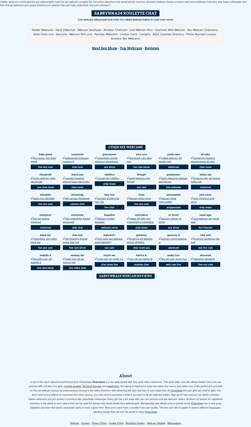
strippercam (173, 207)
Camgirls (145, 34)
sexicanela (77, 214)
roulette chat (141, 264)
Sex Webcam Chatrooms (202, 30)
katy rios (109, 194)
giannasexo (109, 154)
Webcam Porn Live (80, 34)
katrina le (141, 255)
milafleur (109, 174)
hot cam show (141, 167)
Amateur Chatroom (116, 30)
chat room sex (141, 247)
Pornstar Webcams (106, 34)
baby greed (45, 154)
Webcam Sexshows (89, 30)
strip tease (109, 183)
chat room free (109, 264)
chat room (205, 167)
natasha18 (77, 154)
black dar (45, 235)
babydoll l (109, 235)
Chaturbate (176, 390)
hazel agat (206, 214)
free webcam (173, 187)
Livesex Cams (128, 34)
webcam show (109, 227)
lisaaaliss (109, 214)
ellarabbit (45, 194)
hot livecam (205, 227)
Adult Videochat (65, 30)
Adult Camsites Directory (168, 34)
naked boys (113, 386)
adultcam (173, 167)
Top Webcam (131, 48)
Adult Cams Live (43, 34)
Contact (85, 423)
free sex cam (45, 167)
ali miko (205, 154)
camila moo (173, 154)
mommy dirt (77, 255)
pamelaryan (173, 174)
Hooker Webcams (42, 30)
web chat (77, 227)
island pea (77, 174)
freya (141, 194)
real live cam (205, 247)
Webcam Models (156, 423)
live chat (109, 207)
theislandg (77, 194)
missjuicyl (45, 214)
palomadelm (173, 194)
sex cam (141, 187)
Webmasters (174, 423)
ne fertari (173, 214)
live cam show (77, 247)
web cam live (173, 264)
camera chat (77, 204)
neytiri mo (109, 255)
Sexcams (61, 34)
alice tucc (141, 154)
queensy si (173, 235)
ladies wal (205, 174)
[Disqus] (126, 323)
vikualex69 (45, 174)
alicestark (205, 255)
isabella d (45, 255)
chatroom (205, 187)
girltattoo (141, 235)
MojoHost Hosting (135, 423)
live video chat (77, 268)
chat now (77, 167)
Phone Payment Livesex (201, 34)
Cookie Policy (116, 423)
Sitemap (74, 423)
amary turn (173, 255)
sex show (109, 167)
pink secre (205, 194)
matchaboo (141, 214)
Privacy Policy (99, 423)
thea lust (77, 235)
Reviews (152, 48)
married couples (72, 386)
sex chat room (45, 187)
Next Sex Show (104, 48)
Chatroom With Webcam (170, 30)
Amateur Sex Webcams (125, 38)
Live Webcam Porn (141, 30)
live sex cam (45, 204)
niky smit (205, 235)
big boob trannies (91, 386)
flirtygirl (141, 174)
